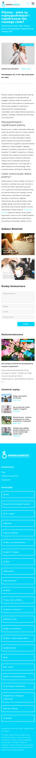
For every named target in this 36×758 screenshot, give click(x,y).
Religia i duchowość (12, 629)
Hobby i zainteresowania (14, 542)
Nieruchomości (10, 581)
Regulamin (5, 480)
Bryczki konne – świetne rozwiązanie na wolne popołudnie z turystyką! (22, 419)
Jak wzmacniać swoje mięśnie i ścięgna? (21, 408)
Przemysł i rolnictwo (12, 609)
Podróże (6, 590)
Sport (5, 657)
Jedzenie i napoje (11, 552)
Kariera (6, 562)
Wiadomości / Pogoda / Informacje (13, 697)
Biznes (6, 494)
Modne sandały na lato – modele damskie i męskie (16, 252)
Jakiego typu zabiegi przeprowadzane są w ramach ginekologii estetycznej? (21, 431)
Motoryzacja (8, 571)
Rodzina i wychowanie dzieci (16, 638)
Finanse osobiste (10, 533)
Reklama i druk (10, 619)
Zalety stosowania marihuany (20, 397)
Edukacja (7, 523)
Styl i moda (8, 667)
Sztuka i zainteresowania (14, 676)
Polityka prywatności (9, 476)
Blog (3, 472)
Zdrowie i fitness (10, 709)
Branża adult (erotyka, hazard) (16, 504)
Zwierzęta (7, 718)
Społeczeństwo (9, 648)
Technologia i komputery (14, 686)
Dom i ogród (8, 514)
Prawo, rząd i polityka (12, 600)
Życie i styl (26, 69)
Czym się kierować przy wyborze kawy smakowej (16, 276)
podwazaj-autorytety (10, 69)
